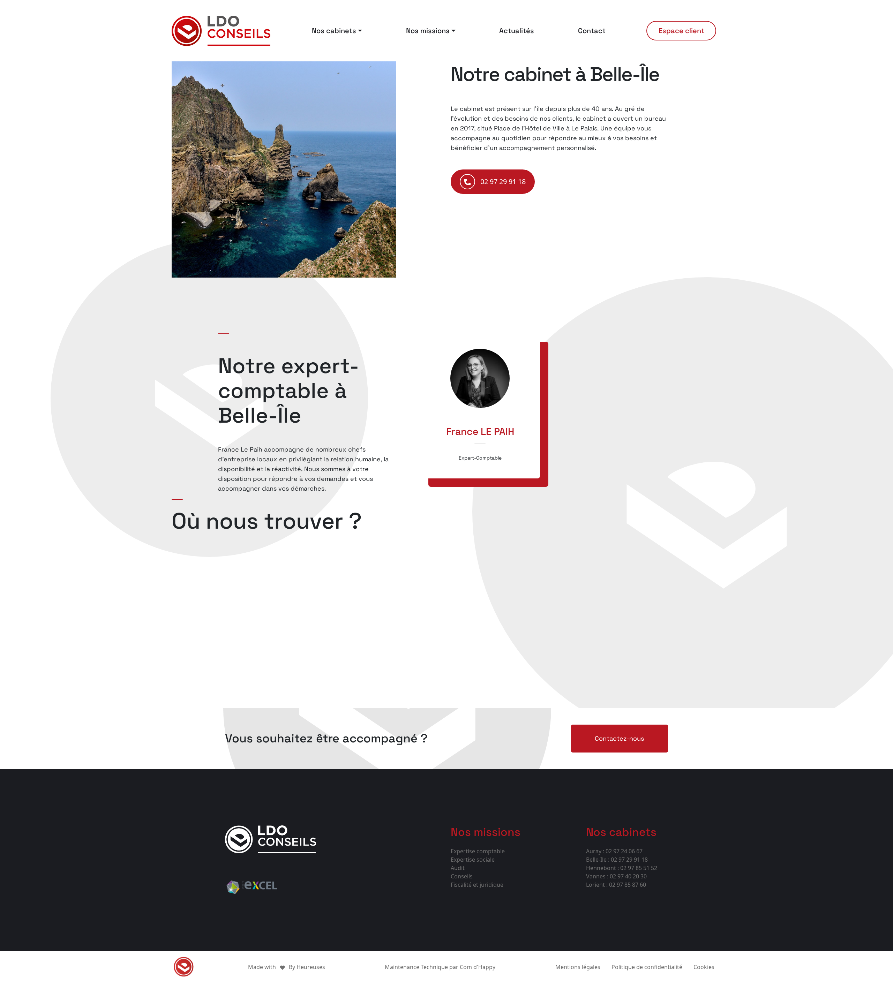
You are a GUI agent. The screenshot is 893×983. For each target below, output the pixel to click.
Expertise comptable (478, 851)
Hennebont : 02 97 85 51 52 (621, 868)
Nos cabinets (334, 30)
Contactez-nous (619, 738)
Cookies (703, 967)
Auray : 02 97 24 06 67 (614, 851)
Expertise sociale (473, 859)
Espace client (681, 30)
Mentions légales (577, 967)
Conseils (462, 876)
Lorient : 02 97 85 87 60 (616, 885)
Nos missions (428, 30)
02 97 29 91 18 (503, 181)
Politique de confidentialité (646, 967)
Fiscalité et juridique (477, 885)
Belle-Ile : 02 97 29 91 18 (617, 859)
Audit (458, 868)
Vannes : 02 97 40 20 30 (616, 876)
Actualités (516, 30)
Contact (592, 30)
